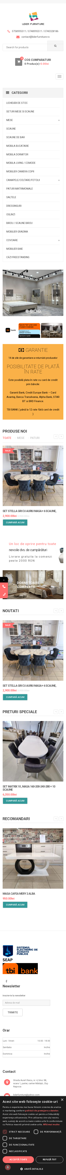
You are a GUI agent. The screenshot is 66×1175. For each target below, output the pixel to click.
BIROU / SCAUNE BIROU (19, 223)
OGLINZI (10, 214)
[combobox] (33, 47)
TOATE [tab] (7, 438)
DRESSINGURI (13, 205)
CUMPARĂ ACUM (15, 522)
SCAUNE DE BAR (15, 137)
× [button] (62, 1100)
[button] (33, 1169)
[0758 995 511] (4, 594)
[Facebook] (6, 981)
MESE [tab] (20, 438)
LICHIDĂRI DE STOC (17, 103)
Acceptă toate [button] (18, 1159)
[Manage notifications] (8, 1167)
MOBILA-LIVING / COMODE (21, 162)
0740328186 (51, 31)
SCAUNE (11, 128)
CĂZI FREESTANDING (17, 257)
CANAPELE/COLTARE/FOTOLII (23, 180)
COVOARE (12, 240)
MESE (9, 120)
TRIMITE (13, 1012)
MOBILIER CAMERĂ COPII (20, 171)
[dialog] (33, 1135)
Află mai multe (51, 1124)
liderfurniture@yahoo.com (26, 1094)
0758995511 (19, 31)
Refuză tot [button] (49, 1159)
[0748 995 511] (4, 586)
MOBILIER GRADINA (17, 231)
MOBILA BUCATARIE (17, 145)
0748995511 (35, 31)
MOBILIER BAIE (14, 248)
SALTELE (11, 197)
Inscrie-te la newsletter (14, 995)
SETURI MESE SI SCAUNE (20, 111)
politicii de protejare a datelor (41, 1110)
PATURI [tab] (35, 438)
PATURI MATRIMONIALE (19, 188)
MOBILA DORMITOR (17, 154)
